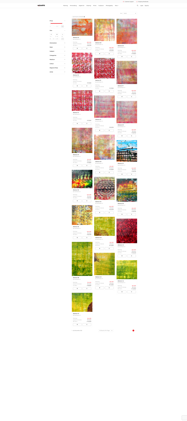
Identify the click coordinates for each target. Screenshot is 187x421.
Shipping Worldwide (142, 1)
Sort (121, 13)
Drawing (88, 5)
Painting (65, 5)
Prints (94, 5)
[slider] (50, 23)
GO (62, 26)
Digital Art (81, 5)
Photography (109, 5)
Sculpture (101, 5)
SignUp (147, 5)
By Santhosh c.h (77, 39)
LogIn (141, 5)
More (117, 5)
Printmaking (73, 5)
